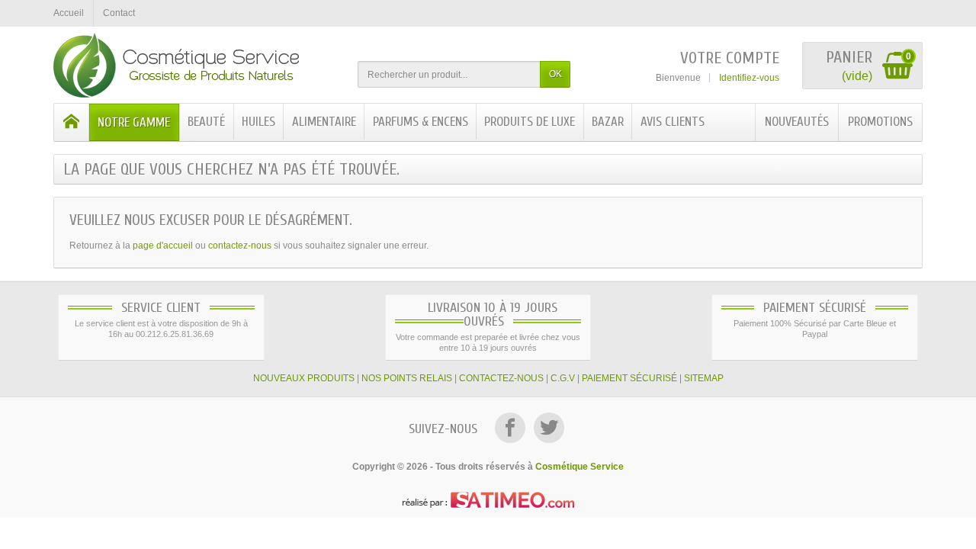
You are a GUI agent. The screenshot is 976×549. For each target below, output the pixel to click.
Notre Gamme (134, 122)
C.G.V (563, 378)
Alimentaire (324, 121)
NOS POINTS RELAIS (406, 378)
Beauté (206, 121)
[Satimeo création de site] (488, 498)
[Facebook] (511, 430)
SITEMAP (704, 378)
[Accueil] (71, 122)
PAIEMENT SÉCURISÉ (629, 378)
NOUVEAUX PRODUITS (304, 378)
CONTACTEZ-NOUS (501, 378)
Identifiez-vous (749, 77)
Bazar (608, 121)
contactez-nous (239, 245)
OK (555, 74)
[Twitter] (549, 430)
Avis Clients (672, 121)
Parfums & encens (420, 121)
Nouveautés (797, 121)
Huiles (258, 121)
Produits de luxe (529, 121)
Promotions (880, 121)
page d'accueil (163, 245)
